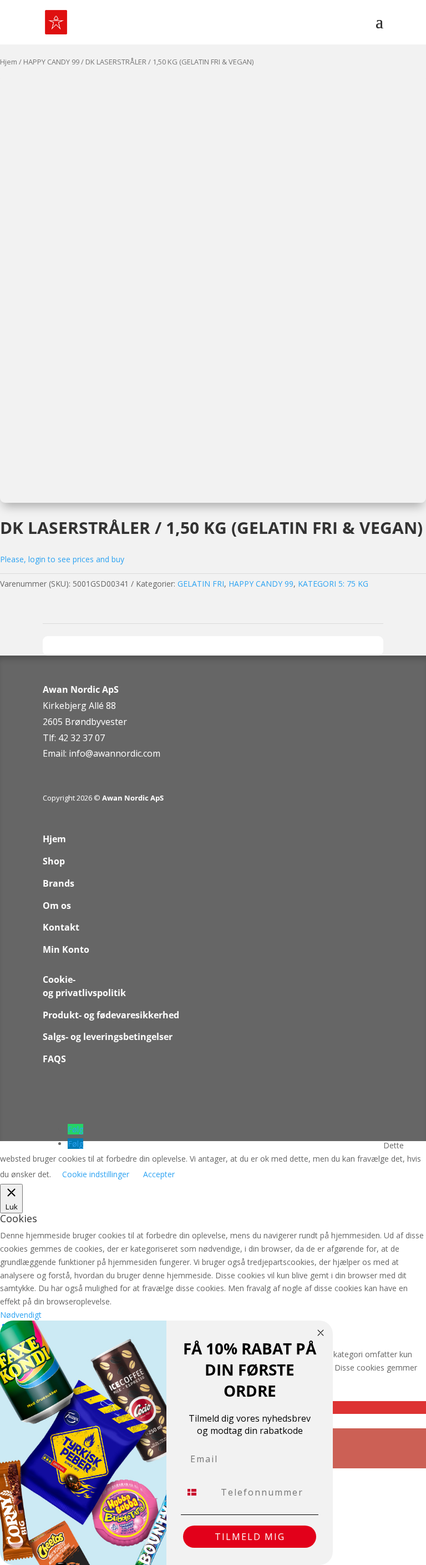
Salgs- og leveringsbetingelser (108, 1037)
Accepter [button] (159, 1174)
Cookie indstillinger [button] (95, 1174)
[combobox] (198, 1492)
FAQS (54, 1059)
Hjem (8, 62)
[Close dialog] (320, 1332)
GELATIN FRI (201, 583)
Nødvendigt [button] (21, 1314)
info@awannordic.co (111, 753)
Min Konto (66, 949)
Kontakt (61, 927)
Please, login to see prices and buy (62, 559)
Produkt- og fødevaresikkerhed (111, 1015)
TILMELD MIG (250, 1537)
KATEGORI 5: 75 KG (333, 583)
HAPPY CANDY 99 (51, 62)
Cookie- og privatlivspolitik (84, 986)
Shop (54, 861)
